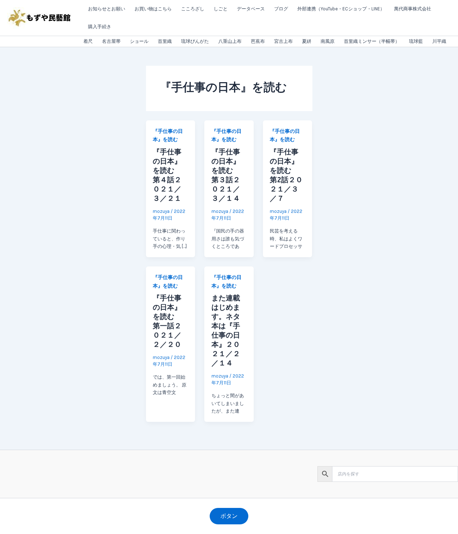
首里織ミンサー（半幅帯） (372, 41)
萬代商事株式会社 (412, 8)
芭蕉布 (258, 41)
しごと (221, 8)
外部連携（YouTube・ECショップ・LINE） (341, 8)
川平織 (439, 41)
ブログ (281, 8)
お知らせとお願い (106, 8)
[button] (229, 516)
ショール (139, 41)
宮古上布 (283, 41)
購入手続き (99, 26)
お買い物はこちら (153, 8)
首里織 (165, 41)
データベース (251, 8)
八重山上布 (230, 41)
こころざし (192, 8)
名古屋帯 (111, 41)
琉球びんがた (195, 41)
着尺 (88, 41)
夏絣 (306, 41)
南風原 (328, 41)
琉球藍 (416, 41)
